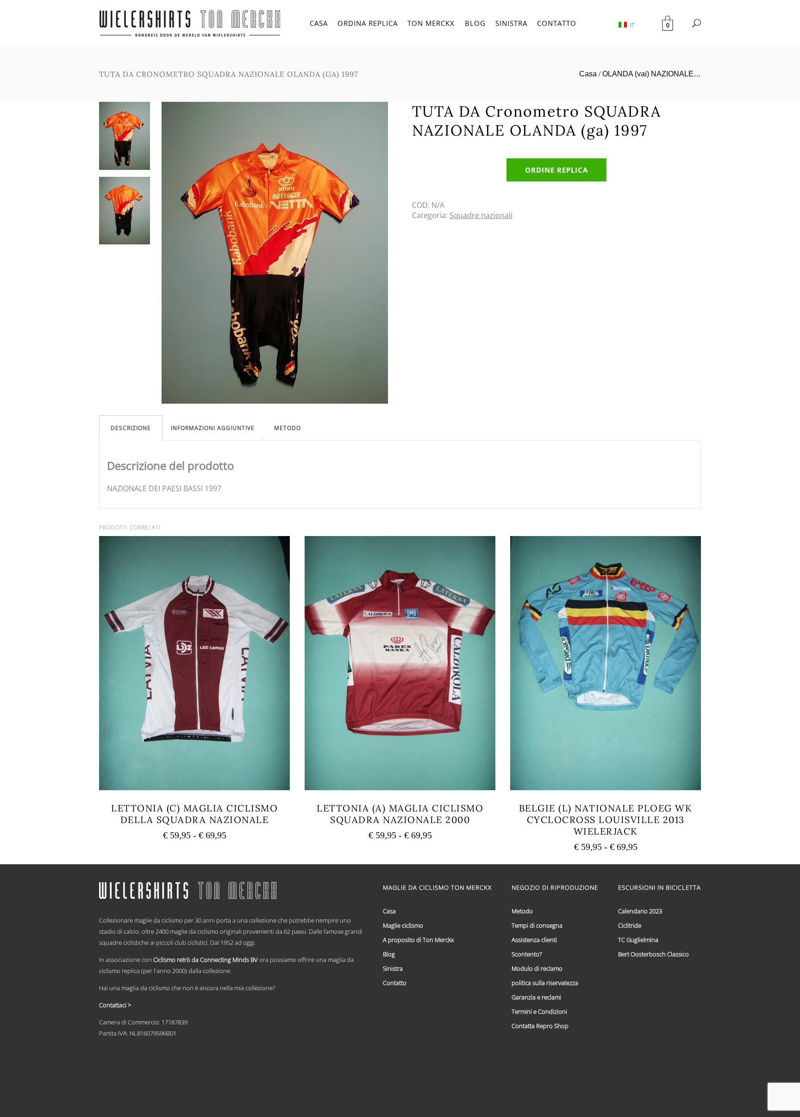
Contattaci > (115, 1005)
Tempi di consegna (537, 925)
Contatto (394, 983)
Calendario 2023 (640, 911)
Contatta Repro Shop (540, 1026)
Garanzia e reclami (536, 997)
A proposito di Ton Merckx (418, 940)
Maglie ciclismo (403, 925)
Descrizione (131, 428)
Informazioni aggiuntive (213, 428)
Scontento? (527, 954)
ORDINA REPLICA (368, 23)
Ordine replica (556, 170)
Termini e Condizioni (539, 1011)
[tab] (130, 428)
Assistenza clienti (534, 940)
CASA (319, 23)
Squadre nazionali (481, 215)
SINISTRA (511, 23)
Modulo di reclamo (537, 968)
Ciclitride (629, 925)
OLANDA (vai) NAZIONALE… (651, 74)
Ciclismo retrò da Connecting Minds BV (205, 959)
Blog (389, 954)
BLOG (475, 23)
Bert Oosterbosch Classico (653, 954)
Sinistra (393, 968)
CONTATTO (556, 23)
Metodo (287, 428)
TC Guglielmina (638, 940)
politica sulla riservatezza (545, 983)
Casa (588, 74)
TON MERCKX (431, 23)
